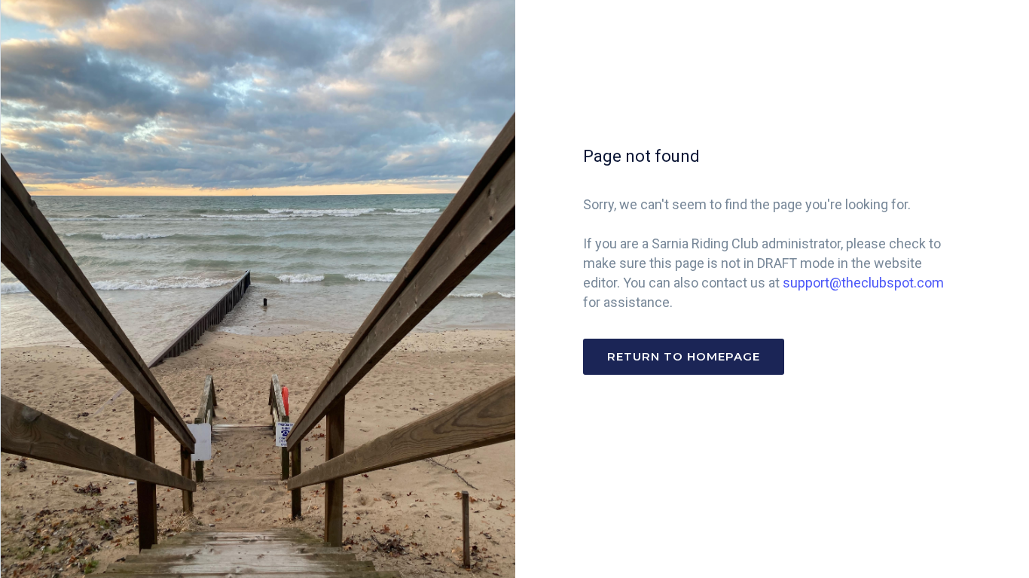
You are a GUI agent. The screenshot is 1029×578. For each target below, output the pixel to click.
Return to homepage (683, 356)
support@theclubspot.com (863, 283)
